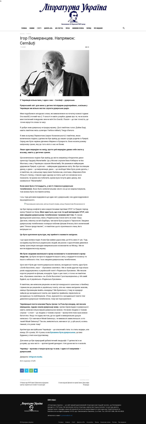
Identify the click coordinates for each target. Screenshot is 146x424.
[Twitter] (27, 371)
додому (22, 33)
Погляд (89, 28)
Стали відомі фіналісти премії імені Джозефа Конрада (73, 384)
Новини (31, 28)
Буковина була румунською (62, 332)
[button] (123, 28)
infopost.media (35, 357)
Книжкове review (78, 28)
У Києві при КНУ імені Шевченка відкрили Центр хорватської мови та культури (34, 384)
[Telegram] (36, 371)
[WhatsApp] (31, 371)
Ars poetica (59, 28)
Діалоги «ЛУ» (48, 28)
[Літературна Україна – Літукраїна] (73, 14)
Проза (68, 28)
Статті (39, 28)
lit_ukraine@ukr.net (66, 415)
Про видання (98, 28)
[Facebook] (22, 371)
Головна (24, 28)
